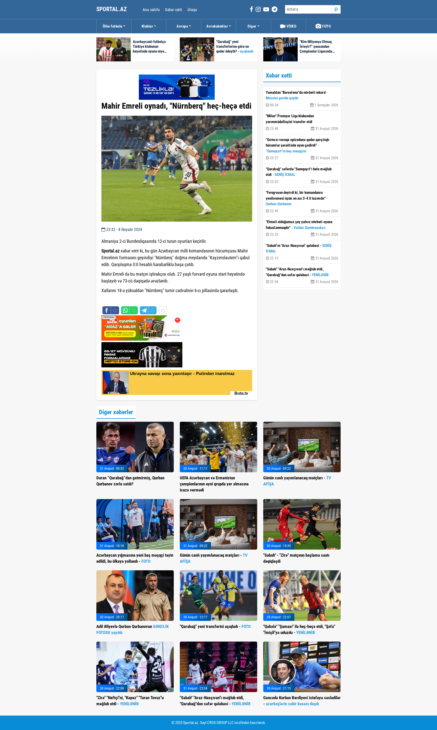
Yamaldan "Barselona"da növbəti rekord (302, 98)
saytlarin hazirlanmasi (122, 299)
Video (291, 26)
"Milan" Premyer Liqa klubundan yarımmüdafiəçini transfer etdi (302, 122)
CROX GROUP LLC (220, 722)
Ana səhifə (151, 9)
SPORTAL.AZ (112, 9)
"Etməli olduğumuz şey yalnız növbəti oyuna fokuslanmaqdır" (302, 228)
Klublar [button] (147, 26)
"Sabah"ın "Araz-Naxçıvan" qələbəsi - (302, 252)
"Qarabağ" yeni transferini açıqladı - (215, 626)
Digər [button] (252, 26)
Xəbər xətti (173, 9)
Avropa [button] (182, 26)
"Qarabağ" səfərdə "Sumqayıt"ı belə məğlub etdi (302, 175)
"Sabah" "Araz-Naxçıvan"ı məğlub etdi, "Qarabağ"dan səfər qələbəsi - (302, 275)
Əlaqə (192, 9)
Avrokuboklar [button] (217, 26)
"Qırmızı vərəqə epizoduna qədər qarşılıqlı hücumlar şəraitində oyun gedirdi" (302, 148)
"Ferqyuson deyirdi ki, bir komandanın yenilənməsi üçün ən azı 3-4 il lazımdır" (302, 201)
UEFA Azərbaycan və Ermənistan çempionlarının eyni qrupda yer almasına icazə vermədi (214, 483)
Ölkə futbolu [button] (112, 26)
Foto (326, 26)
